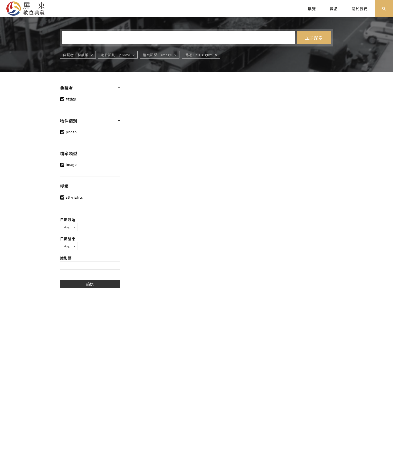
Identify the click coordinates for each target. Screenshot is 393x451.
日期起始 (68, 219)
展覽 (312, 8)
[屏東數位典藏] (29, 8)
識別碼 (66, 258)
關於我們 (360, 8)
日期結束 (68, 238)
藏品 (334, 8)
